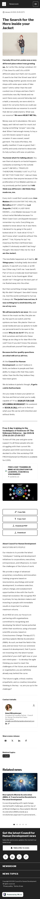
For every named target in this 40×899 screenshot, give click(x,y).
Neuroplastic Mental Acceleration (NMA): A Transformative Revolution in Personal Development (19, 797)
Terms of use (18, 886)
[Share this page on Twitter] (12, 740)
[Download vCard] (34, 705)
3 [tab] (20, 824)
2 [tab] (17, 824)
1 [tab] (14, 824)
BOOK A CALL (11, 407)
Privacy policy (8, 886)
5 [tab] (26, 824)
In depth (6, 756)
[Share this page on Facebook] (26, 740)
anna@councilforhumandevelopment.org (19, 721)
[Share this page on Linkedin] (19, 740)
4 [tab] (23, 824)
